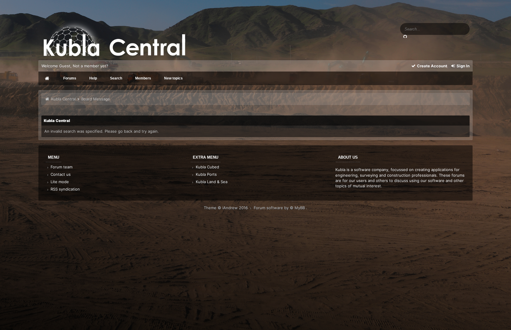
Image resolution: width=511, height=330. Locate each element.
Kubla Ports (206, 174)
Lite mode (59, 181)
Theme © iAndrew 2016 (226, 207)
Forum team (60, 167)
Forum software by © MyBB (280, 207)
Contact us (60, 174)
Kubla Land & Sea (211, 181)
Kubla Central (63, 99)
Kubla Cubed (207, 167)
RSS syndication (64, 189)
